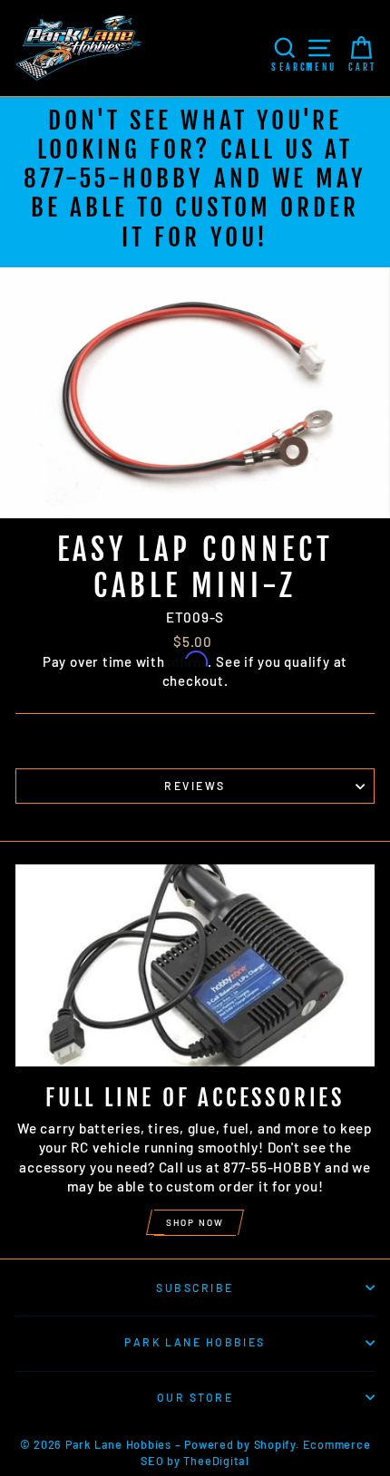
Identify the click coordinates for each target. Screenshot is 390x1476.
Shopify (275, 1444)
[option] (195, 182)
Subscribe (194, 1287)
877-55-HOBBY (114, 178)
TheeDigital (216, 1460)
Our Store (195, 1397)
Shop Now (195, 1222)
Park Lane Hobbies (195, 1342)
